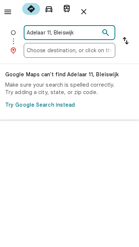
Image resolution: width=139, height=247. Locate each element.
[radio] (31, 8)
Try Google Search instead (40, 104)
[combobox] (63, 32)
